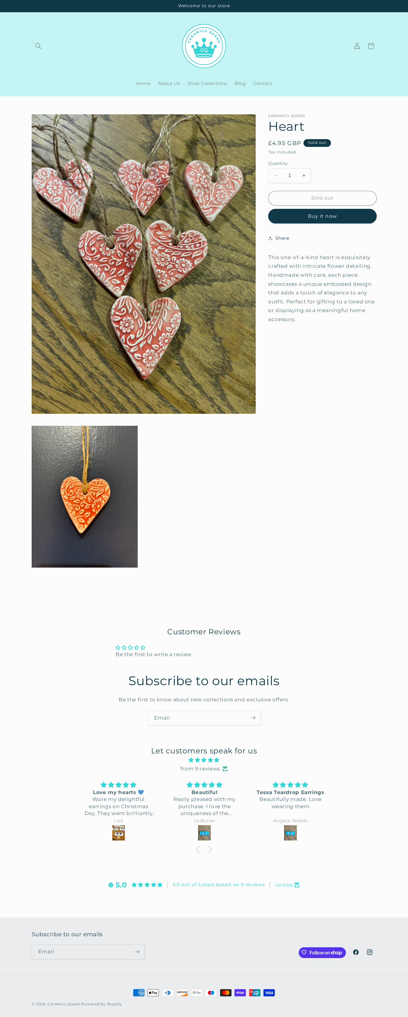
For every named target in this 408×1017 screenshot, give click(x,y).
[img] (204, 760)
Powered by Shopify (102, 1004)
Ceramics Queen (63, 1004)
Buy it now (322, 216)
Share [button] (282, 238)
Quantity (278, 163)
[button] (38, 46)
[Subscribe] (253, 718)
